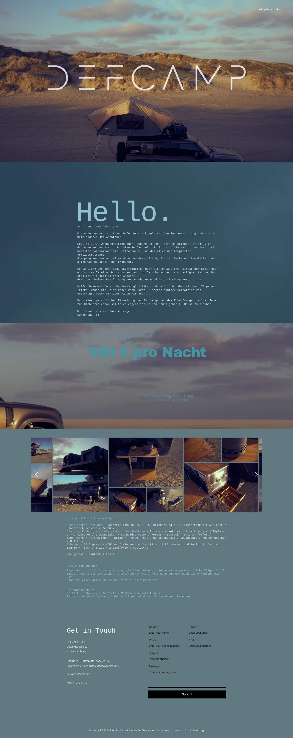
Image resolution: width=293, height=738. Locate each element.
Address (193, 640)
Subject (153, 653)
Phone (153, 640)
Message (154, 666)
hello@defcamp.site (269, 9)
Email (192, 627)
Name (152, 627)
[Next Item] (256, 475)
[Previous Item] (37, 475)
